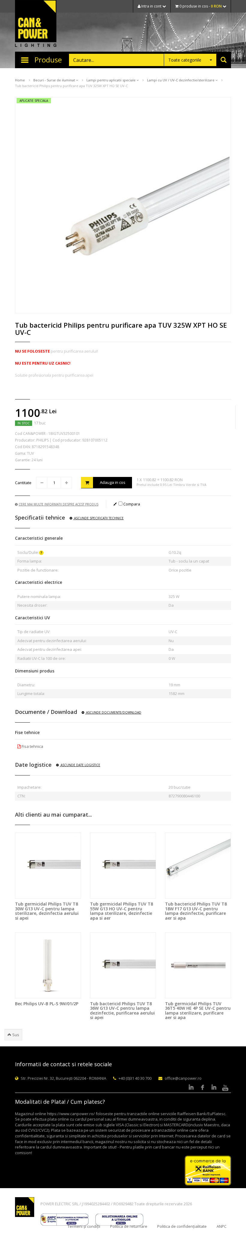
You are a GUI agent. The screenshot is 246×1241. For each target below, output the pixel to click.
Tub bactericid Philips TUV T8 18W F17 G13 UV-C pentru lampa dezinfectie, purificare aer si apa (196, 911)
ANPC (221, 1226)
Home (20, 80)
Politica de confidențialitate (182, 1226)
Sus (15, 1034)
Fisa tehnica (32, 746)
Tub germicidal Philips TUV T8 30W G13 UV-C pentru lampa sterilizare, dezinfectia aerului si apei (47, 911)
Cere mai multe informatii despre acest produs (58, 504)
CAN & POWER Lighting (35, 24)
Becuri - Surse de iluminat (54, 80)
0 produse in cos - (200, 6)
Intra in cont (151, 6)
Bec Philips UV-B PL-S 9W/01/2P (46, 1003)
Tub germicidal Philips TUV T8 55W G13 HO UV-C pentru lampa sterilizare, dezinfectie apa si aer (121, 911)
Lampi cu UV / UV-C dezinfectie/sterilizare (181, 80)
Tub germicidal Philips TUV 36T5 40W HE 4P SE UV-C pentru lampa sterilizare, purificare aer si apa (198, 1010)
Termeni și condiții (84, 1226)
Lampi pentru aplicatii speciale (111, 80)
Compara (131, 504)
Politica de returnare (128, 1226)
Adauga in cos (112, 482)
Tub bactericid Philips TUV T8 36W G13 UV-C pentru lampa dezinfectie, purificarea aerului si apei (122, 1010)
